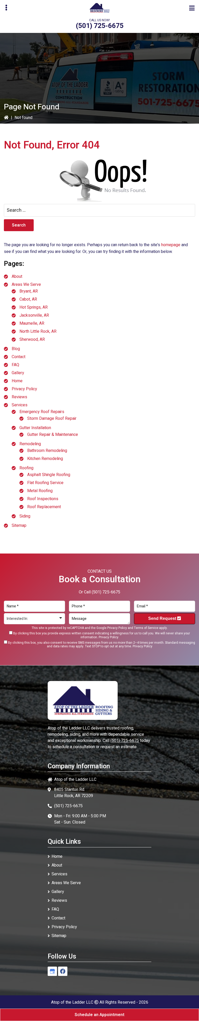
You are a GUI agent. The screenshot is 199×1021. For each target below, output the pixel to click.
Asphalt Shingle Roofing (48, 475)
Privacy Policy (24, 389)
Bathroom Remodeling (47, 451)
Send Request (162, 618)
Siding (24, 516)
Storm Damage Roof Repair (51, 418)
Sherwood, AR (32, 339)
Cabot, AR (28, 299)
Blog (16, 349)
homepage (170, 245)
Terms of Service (146, 628)
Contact (18, 357)
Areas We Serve (26, 284)
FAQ (15, 365)
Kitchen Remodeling (45, 459)
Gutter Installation (35, 428)
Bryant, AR (28, 291)
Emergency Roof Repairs (41, 412)
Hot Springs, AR (33, 307)
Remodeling (30, 444)
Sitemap (19, 525)
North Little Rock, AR (37, 331)
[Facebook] (62, 971)
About (17, 276)
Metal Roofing (40, 491)
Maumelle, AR (31, 323)
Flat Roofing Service (45, 483)
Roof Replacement (44, 507)
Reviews (19, 397)
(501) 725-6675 (100, 26)
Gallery (18, 373)
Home (17, 381)
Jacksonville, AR (34, 315)
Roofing (26, 468)
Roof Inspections (42, 499)
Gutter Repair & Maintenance (52, 434)
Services (19, 405)
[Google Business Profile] (52, 971)
